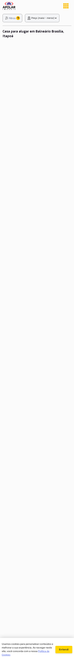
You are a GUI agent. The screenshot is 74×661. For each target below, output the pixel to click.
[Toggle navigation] (66, 6)
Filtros (12, 18)
